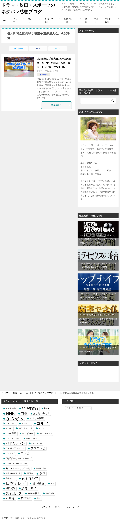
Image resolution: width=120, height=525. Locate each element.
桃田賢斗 (10, 488)
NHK (10, 413)
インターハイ (11, 423)
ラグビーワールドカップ (19, 458)
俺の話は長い (41, 468)
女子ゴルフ (30, 478)
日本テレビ (16, 483)
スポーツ (31, 20)
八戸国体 (29, 473)
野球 (38, 498)
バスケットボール (32, 438)
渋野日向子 (29, 488)
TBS (24, 413)
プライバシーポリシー (51, 507)
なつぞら (14, 418)
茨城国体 (26, 498)
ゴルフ (42, 423)
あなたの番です (41, 413)
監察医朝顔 (50, 493)
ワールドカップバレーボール (16, 463)
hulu (46, 408)
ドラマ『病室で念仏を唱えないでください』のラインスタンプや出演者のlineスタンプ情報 (98, 318)
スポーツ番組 (43, 75)
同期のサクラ (11, 478)
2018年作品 (11, 408)
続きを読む (56, 105)
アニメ (96, 20)
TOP (5, 20)
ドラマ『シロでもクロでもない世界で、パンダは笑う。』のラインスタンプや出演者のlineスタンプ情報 (97, 239)
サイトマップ (72, 507)
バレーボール (36, 443)
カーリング (26, 423)
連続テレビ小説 (69, 20)
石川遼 (10, 498)
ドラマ (15, 20)
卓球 (42, 473)
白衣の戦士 (34, 493)
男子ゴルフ (14, 493)
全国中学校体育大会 (13, 473)
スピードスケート (25, 428)
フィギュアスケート (15, 448)
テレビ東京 (27, 433)
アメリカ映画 (37, 418)
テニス (41, 428)
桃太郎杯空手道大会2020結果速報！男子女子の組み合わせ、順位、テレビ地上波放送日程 (54, 62)
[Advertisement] (98, 57)
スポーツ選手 (49, 20)
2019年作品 (30, 408)
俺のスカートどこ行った (18, 468)
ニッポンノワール (13, 438)
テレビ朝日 (11, 433)
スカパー (9, 428)
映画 (86, 20)
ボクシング (10, 453)
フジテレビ (37, 448)
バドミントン (15, 443)
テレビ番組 (108, 20)
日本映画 (38, 483)
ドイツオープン (45, 433)
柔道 (52, 483)
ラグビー (26, 453)
